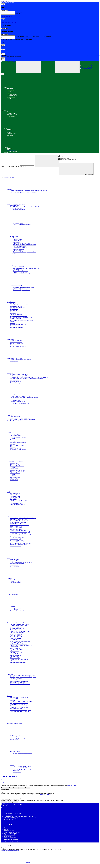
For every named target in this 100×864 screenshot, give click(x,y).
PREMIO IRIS (17, 242)
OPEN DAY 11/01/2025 (16, 627)
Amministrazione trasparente (11, 839)
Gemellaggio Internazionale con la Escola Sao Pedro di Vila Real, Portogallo (29, 377)
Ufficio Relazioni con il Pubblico (12, 832)
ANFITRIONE (14, 478)
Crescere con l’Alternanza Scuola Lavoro (20, 684)
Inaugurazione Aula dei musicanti (18, 449)
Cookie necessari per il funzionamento (10, 799)
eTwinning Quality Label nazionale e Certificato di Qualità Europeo (26, 378)
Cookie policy (7, 828)
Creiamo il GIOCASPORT (20, 767)
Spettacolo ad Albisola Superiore (18, 445)
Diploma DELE (17, 240)
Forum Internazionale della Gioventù (22, 769)
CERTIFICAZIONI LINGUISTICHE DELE (24, 245)
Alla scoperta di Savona (16, 678)
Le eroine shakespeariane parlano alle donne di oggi (23, 518)
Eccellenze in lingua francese (20, 246)
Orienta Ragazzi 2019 (15, 655)
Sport (8, 558)
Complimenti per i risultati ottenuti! (21, 243)
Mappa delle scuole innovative (17, 504)
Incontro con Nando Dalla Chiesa (18, 544)
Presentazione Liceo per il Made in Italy (20, 403)
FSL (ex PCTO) (11, 674)
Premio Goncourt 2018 (18, 249)
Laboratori (12, 660)
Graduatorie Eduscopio (15, 582)
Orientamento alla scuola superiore (18, 662)
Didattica (61, 156)
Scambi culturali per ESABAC (14, 358)
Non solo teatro (14, 739)
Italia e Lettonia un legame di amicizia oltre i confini (23, 192)
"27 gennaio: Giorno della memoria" (19, 703)
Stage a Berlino (14, 309)
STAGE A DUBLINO (15, 318)
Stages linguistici (11, 302)
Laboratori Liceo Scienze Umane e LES (20, 631)
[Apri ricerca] (67, 67)
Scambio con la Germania (16, 343)
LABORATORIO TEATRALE (15, 461)
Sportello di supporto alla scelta (18, 630)
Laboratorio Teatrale (15, 473)
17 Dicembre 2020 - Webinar (17, 649)
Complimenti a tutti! (15, 474)
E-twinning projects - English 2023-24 (19, 374)
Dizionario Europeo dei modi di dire (22, 273)
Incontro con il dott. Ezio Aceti (17, 682)
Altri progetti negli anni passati (14, 723)
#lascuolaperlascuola (15, 496)
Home (60, 155)
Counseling (10, 415)
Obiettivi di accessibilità (9, 835)
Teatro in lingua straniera (16, 208)
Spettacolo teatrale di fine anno (17, 470)
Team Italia (16, 770)
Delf (11, 221)
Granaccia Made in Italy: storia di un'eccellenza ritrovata (24, 397)
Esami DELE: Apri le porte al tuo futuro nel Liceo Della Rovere (26, 207)
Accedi (2, 4)
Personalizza (4, 787)
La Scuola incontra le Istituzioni (18, 522)
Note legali (6, 829)
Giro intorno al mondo (15, 546)
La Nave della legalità (15, 539)
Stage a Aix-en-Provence (16, 306)
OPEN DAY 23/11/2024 (16, 635)
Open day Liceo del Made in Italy (18, 625)
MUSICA (9, 433)
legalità (9, 516)
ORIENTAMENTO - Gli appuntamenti (20, 641)
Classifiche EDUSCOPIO (16, 581)
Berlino (12, 321)
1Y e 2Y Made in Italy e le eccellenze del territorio (22, 399)
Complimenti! (13, 438)
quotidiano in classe (15, 751)
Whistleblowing (8, 836)
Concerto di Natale (14, 434)
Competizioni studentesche (16, 560)
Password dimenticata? (6, 16)
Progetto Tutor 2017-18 (19, 738)
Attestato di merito (17, 250)
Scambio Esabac (14, 361)
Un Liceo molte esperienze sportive (22, 766)
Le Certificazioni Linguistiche (17, 209)
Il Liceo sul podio (14, 566)
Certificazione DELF (18, 223)
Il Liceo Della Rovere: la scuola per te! (19, 637)
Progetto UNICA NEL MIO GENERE (19, 520)
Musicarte (12, 444)
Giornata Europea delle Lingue (20, 266)
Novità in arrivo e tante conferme (18, 437)
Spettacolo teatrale (14, 463)
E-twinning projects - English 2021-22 (19, 375)
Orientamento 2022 (15, 646)
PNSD (8, 492)
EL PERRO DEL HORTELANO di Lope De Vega (26, 268)
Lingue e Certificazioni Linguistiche (68, 159)
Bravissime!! (13, 467)
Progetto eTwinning (15, 382)
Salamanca (12, 323)
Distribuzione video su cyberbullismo (19, 500)
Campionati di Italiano (15, 698)
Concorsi (9, 696)
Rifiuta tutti (13, 787)
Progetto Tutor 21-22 (15, 735)
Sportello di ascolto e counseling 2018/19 (20, 418)
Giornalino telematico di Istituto (14, 421)
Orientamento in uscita (12, 594)
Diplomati (12, 606)
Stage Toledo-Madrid (15, 313)
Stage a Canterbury (14, 311)
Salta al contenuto (5, 1)
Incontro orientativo (15, 648)
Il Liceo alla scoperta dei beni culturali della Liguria (22, 675)
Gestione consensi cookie (10, 837)
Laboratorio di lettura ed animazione (19, 681)
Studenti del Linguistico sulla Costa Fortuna (21, 611)
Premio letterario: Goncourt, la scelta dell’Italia (24, 252)
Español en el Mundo (15, 381)
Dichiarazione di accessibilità (11, 833)
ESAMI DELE (14, 253)
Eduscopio (9, 578)
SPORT (12, 765)
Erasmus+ (9, 189)
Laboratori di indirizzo (15, 638)
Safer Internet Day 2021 (16, 527)
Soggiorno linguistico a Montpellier (18, 316)
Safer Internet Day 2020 (16, 529)
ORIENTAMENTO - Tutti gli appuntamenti (21, 645)
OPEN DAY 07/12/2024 (16, 634)
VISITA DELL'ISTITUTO (17, 642)
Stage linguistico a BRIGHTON (18, 324)
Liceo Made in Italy (12, 394)
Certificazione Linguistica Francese (21, 224)
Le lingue (12, 265)
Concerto (12, 441)
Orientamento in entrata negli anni (15, 623)
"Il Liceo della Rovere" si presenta (18, 644)
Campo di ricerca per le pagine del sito (10, 166)
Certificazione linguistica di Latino (21, 290)
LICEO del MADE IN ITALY (17, 402)
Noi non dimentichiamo (16, 708)
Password (17, 13)
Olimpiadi (12, 700)
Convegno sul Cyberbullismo (17, 537)
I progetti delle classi (64, 158)
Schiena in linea (17, 772)
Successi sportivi (14, 565)
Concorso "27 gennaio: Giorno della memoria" (21, 701)
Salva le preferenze (12, 802)
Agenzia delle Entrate (15, 523)
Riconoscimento (17, 238)
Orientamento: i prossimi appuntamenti (19, 624)
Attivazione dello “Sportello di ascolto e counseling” (23, 419)
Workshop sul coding (15, 501)
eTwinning (9, 373)
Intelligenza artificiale (15, 493)
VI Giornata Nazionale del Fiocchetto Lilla (20, 543)
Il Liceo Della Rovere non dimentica (19, 705)
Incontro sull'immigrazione (16, 540)
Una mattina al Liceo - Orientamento (19, 659)
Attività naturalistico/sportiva (17, 563)
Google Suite (13, 499)
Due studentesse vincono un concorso (19, 711)
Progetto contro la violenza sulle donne (19, 525)
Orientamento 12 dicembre (16, 652)
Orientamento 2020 (15, 658)
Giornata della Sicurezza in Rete (18, 533)
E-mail (17, 36)
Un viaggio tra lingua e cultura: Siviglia (19, 304)
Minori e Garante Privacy (16, 526)
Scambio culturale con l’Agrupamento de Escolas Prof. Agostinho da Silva (28, 190)
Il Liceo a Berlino (14, 325)
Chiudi (2, 45)
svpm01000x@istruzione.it (20, 816)
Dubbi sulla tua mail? (15, 497)
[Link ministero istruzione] (7, 2)
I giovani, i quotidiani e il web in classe (22, 753)
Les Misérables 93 (17, 269)
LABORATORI (14, 653)
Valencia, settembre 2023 (16, 314)
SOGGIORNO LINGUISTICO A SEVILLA (21, 320)
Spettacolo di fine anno (15, 448)
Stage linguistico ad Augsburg (17, 307)
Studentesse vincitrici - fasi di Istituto (19, 697)
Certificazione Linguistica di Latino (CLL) (23, 287)
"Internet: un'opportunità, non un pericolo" (20, 534)
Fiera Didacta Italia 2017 (16, 503)
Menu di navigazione (88, 174)
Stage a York (13, 303)
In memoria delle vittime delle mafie (19, 541)
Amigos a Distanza (14, 380)
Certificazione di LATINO (16, 285)
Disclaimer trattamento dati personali (10, 850)
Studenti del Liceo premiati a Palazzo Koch (20, 519)
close (2, 74)
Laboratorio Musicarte (15, 435)
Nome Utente (18, 12)
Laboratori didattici (14, 651)
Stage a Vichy (13, 310)
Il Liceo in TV (13, 536)
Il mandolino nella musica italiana (18, 442)
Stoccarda (12, 344)
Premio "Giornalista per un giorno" (18, 704)
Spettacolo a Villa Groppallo (17, 466)
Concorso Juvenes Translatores (20, 271)
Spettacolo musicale (15, 440)
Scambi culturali (11, 339)
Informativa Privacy (9, 830)
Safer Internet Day (14, 494)
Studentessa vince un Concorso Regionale (20, 710)
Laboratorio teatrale (15, 477)
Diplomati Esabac (17, 608)
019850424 (9, 815)
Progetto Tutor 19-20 (18, 736)
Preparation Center (14, 205)
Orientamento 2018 (15, 656)
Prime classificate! (14, 559)
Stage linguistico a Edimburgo (17, 327)
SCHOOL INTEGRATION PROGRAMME (21, 317)
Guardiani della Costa (15, 679)
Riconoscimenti (14, 236)
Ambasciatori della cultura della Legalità (20, 532)
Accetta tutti (24, 787)
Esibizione (12, 447)
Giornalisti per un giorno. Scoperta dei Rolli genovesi (23, 677)
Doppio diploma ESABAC (20, 247)
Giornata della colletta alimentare (18, 530)
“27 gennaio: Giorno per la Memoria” (19, 707)
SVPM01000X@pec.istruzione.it (21, 817)
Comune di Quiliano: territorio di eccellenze (21, 396)
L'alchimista (13, 475)
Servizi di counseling (15, 416)
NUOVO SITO (14, 639)
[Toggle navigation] (28, 67)
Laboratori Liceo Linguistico (17, 632)
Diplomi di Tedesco (18, 239)
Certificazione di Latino (19, 288)
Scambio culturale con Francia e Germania (20, 359)
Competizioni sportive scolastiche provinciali (21, 562)
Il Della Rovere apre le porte (17, 628)
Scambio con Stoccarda (16, 340)
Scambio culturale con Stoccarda (18, 346)
